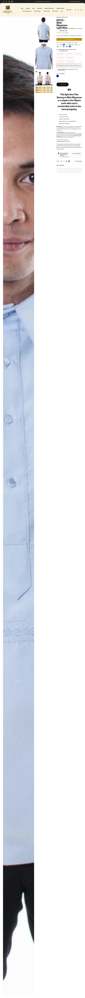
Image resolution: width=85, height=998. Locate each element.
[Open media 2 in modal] (43, 29)
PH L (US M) (78, 53)
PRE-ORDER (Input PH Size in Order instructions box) (69, 65)
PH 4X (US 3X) (70, 61)
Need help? (79, 161)
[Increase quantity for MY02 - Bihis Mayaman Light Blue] (63, 80)
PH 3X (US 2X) (61, 61)
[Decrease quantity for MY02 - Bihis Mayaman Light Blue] (58, 80)
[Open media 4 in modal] (43, 82)
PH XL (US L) (60, 57)
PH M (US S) (69, 53)
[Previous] (27, 1)
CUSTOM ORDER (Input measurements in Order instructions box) (68, 70)
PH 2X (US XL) (70, 57)
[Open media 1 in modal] (18, 507)
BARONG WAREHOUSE (61, 17)
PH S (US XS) (60, 53)
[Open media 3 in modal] (43, 56)
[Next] (58, 1)
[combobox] (76, 1)
